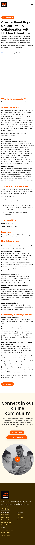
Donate (20, 519)
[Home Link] (4, 4)
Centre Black (5, 517)
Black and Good (5, 514)
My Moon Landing (6, 522)
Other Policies (5, 535)
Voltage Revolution (6, 524)
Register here (8, 17)
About (19, 514)
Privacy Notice (5, 532)
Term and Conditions (7, 530)
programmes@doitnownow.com (12, 377)
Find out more (24, 163)
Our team (20, 517)
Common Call (5, 519)
